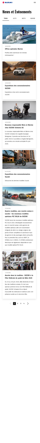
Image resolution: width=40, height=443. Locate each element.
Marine (32, 18)
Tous (5, 18)
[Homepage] (7, 3)
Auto (14, 18)
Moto (24, 18)
